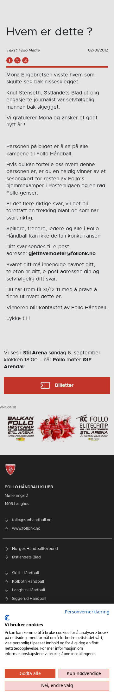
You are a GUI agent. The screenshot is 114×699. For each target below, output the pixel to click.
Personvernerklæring (87, 612)
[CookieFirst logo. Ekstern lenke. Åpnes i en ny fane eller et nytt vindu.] (7, 618)
